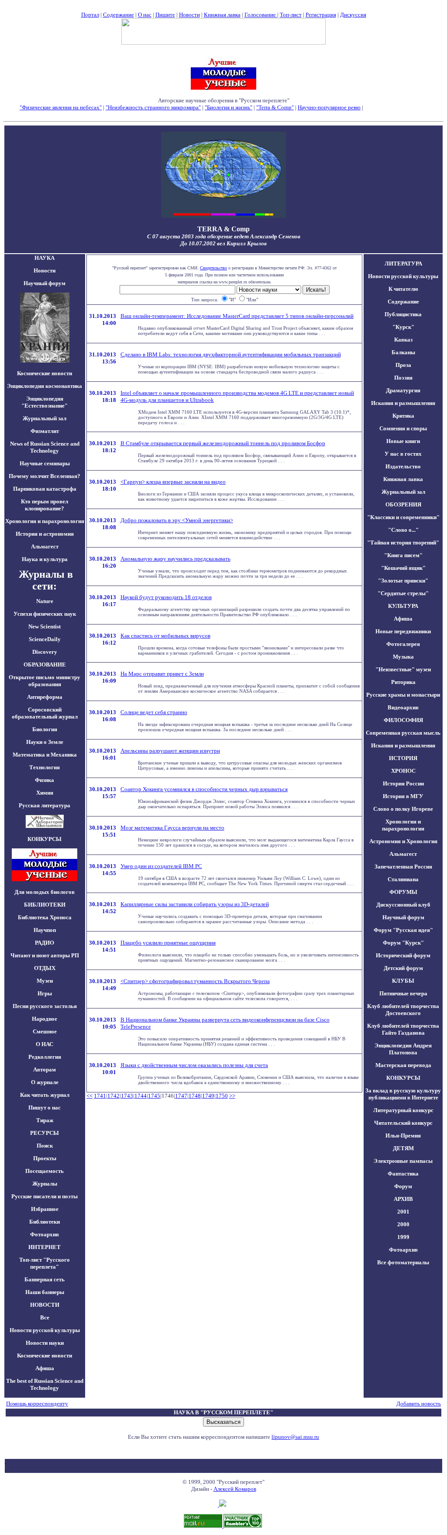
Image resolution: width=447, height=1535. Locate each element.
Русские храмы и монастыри (403, 694)
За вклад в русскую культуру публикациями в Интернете (403, 1094)
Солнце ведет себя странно (153, 712)
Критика (403, 415)
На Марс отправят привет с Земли (162, 673)
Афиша (44, 1368)
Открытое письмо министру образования (44, 680)
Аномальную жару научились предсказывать (175, 558)
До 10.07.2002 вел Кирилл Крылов (223, 243)
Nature (44, 601)
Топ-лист (291, 14)
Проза (403, 365)
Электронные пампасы (403, 1161)
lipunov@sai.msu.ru (295, 1437)
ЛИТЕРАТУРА (403, 263)
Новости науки (45, 1343)
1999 (403, 1237)
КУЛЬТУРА (403, 606)
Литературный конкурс (403, 1110)
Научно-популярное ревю (329, 107)
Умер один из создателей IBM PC (161, 866)
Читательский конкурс (403, 1123)
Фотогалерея (403, 644)
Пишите (165, 14)
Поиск (45, 1145)
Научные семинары (45, 463)
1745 (154, 1095)
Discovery (44, 652)
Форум (403, 1186)
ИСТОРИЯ (403, 758)
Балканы (403, 352)
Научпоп (45, 930)
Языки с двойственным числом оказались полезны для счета (194, 1065)
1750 (222, 1095)
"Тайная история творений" (403, 542)
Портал (90, 14)
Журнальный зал (44, 418)
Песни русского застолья (45, 1006)
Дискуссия (353, 14)
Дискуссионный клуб (403, 904)
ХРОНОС (403, 771)
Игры (45, 993)
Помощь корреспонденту (37, 1403)
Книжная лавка (222, 14)
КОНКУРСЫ (403, 1077)
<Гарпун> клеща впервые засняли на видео (173, 481)
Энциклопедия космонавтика (44, 386)
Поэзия (403, 377)
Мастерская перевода (403, 1065)
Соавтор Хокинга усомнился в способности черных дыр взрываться (204, 789)
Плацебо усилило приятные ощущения (168, 942)
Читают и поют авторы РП (44, 955)
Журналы (44, 1183)
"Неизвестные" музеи (403, 669)
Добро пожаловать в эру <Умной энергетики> (176, 520)
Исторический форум (403, 955)
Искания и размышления (403, 403)
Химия (44, 792)
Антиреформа (44, 697)
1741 (100, 1095)
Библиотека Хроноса (45, 917)
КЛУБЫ (403, 980)
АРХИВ (403, 1199)
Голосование (260, 14)
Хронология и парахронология (44, 521)
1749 (208, 1095)
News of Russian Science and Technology (44, 447)
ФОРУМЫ (403, 892)
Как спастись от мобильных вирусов (165, 635)
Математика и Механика (45, 754)
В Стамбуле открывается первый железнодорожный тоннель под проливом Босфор (222, 443)
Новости (189, 14)
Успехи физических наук (45, 614)
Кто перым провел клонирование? (44, 505)
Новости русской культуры (45, 1330)
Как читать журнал (44, 1095)
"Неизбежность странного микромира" (153, 107)
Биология (44, 729)
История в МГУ (403, 796)
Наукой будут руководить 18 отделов (166, 597)
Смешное (45, 1031)
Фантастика (403, 1173)
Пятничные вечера (403, 993)
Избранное (44, 1209)
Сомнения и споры (403, 428)
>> (232, 1095)
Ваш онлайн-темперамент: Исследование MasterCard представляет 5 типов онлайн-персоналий (237, 316)
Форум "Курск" (403, 942)
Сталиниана (403, 879)
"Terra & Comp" (275, 107)
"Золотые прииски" (403, 580)
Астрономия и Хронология (403, 841)
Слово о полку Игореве (403, 809)
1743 (127, 1095)
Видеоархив (403, 707)
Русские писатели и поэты (44, 1196)
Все (44, 1317)
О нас (144, 14)
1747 (181, 1095)
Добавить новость (418, 1403)
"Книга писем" (403, 555)
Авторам (44, 1069)
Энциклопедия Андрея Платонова (403, 1049)
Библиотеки (44, 1221)
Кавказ (403, 339)
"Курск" (403, 327)
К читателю (403, 289)
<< (89, 1095)
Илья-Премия (403, 1135)
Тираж (44, 1120)
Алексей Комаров (234, 1489)
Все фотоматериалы (403, 1262)
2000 (403, 1224)
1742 (113, 1095)
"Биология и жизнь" (228, 107)
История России (403, 783)
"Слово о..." (403, 530)
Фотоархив (44, 1234)
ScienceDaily (45, 639)
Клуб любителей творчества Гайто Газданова (403, 1029)
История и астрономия (45, 533)
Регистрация (321, 14)
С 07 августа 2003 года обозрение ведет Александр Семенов (223, 236)
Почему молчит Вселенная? (44, 476)
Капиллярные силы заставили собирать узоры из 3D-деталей (194, 904)
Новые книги (403, 441)
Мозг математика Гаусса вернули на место (172, 827)
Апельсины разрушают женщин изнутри (170, 750)
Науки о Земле (44, 742)
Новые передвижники (403, 631)
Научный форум (44, 283)
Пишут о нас (44, 1107)
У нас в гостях (403, 453)
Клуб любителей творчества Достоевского (403, 1009)
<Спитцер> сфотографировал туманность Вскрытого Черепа (195, 981)
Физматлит (45, 431)
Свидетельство (213, 267)
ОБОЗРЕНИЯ (403, 504)
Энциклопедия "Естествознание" (44, 402)
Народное (44, 1018)
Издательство (403, 466)
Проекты (44, 1158)
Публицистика (403, 314)
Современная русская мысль (403, 732)
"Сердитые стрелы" (403, 593)
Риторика (403, 682)
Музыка (403, 656)
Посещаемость (44, 1171)
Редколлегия (44, 1057)
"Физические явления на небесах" (61, 107)
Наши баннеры (44, 1292)
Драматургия (403, 390)
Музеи (45, 980)
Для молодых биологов (44, 892)
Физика (44, 780)
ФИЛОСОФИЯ (403, 720)
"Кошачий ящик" (403, 568)
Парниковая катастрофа (44, 488)
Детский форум (403, 968)
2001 (403, 1211)
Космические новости (44, 373)
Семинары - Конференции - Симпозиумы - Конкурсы (224, 114)
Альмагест (44, 546)
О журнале (44, 1082)
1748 (195, 1095)
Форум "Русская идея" (403, 930)
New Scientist (44, 626)
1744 (140, 1095)
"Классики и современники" (403, 517)
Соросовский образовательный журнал (45, 713)
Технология (44, 767)
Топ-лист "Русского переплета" (44, 1263)
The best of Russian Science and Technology (44, 1384)
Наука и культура (45, 559)
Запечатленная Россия (403, 866)
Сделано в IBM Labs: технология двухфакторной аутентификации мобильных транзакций (230, 354)
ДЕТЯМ (403, 1148)
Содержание (118, 14)
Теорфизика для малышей (395, 107)
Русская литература (44, 805)
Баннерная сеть (44, 1279)
